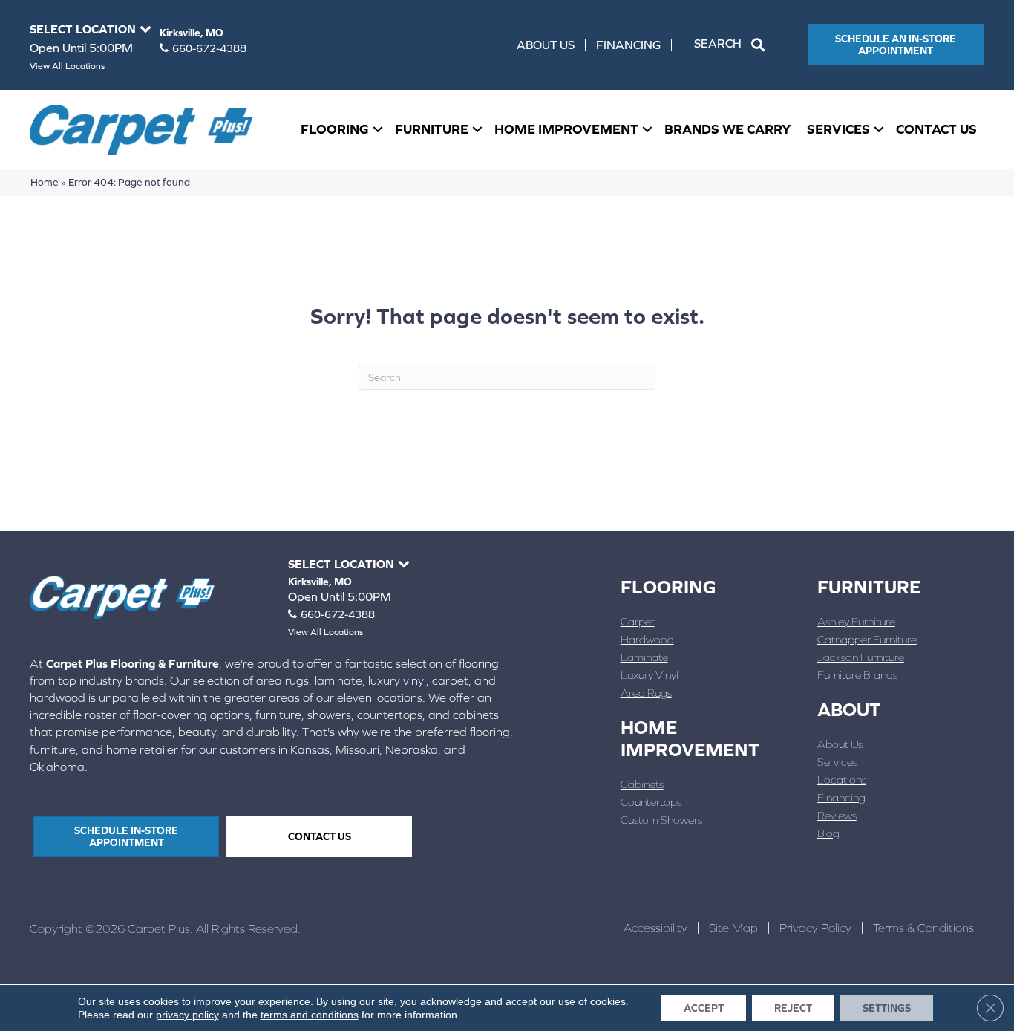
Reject (793, 1008)
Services (838, 129)
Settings (887, 1008)
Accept (704, 1008)
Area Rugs (646, 692)
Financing (628, 45)
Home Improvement (566, 129)
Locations (841, 779)
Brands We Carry (727, 129)
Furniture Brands (857, 675)
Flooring (335, 129)
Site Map (733, 928)
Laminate (644, 657)
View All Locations (67, 66)
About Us (546, 45)
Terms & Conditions (923, 928)
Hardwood (647, 639)
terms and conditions (310, 1015)
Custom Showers (661, 819)
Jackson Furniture (860, 657)
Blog (828, 833)
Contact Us (936, 129)
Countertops (651, 802)
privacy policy (187, 1015)
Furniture (431, 129)
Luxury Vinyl (649, 675)
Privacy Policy (815, 928)
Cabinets (642, 784)
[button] (732, 44)
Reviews (837, 815)
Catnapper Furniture (867, 639)
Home (44, 182)
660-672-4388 (209, 48)
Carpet (638, 621)
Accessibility (655, 928)
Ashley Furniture (856, 621)
